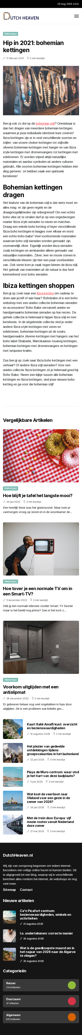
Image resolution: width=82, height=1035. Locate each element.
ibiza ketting (45, 293)
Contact (26, 889)
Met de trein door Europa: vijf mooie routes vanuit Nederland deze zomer (50, 822)
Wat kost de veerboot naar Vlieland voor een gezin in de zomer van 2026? (48, 798)
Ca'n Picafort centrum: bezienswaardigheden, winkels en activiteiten (45, 914)
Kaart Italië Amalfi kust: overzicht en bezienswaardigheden (52, 726)
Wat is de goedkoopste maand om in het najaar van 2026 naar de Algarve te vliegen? (48, 952)
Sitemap (9, 889)
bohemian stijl (45, 123)
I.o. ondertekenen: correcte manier (46, 933)
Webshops (10, 33)
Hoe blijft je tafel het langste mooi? (37, 495)
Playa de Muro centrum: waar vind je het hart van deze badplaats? (53, 774)
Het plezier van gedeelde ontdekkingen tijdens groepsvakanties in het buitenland (53, 750)
